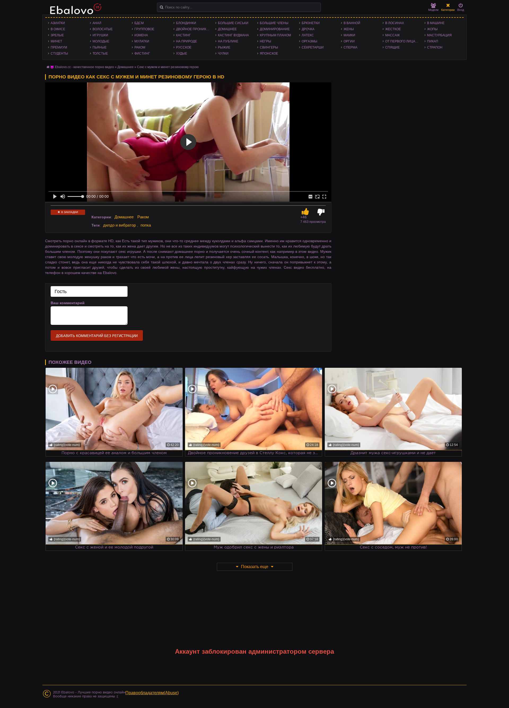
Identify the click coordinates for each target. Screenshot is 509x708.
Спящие (392, 47)
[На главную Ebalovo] (74, 11)
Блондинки (186, 23)
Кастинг (183, 35)
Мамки (349, 35)
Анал (97, 23)
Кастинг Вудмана (233, 35)
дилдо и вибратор (119, 225)
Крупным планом (275, 35)
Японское (269, 53)
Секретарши (313, 47)
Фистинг (142, 53)
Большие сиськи (233, 23)
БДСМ (139, 23)
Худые (181, 53)
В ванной (352, 23)
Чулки (223, 53)
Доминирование (275, 29)
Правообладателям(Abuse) (152, 693)
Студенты (59, 53)
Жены (349, 29)
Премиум (59, 47)
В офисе (58, 29)
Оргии (349, 41)
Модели (433, 9)
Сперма (350, 47)
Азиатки (58, 23)
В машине (436, 23)
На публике (228, 41)
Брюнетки (311, 23)
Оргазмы (309, 41)
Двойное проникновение (194, 29)
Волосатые (103, 29)
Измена (141, 35)
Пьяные (100, 47)
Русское (183, 47)
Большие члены (274, 23)
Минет (56, 41)
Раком (139, 47)
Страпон (434, 47)
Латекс (308, 35)
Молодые (101, 41)
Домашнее (227, 29)
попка (146, 225)
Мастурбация (439, 35)
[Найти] (161, 7)
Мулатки (141, 41)
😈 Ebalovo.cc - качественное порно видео (82, 67)
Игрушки (100, 35)
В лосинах (394, 23)
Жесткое (393, 29)
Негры (265, 41)
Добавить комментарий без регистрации (97, 336)
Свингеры (269, 47)
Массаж (392, 35)
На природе (186, 41)
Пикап (432, 41)
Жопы (432, 29)
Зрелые (57, 35)
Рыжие (224, 47)
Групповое (144, 29)
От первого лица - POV (403, 41)
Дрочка (308, 29)
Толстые (100, 53)
